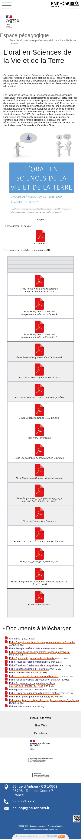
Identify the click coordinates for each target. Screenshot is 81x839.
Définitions (40, 733)
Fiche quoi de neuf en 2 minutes (25, 689)
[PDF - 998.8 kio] (39, 513)
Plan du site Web (40, 717)
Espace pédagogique (38, 38)
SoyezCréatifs (44, 829)
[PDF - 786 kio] (39, 597)
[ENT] (55, 5)
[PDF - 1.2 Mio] (39, 470)
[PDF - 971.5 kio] (39, 554)
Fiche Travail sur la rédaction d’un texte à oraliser (34, 693)
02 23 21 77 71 (24, 801)
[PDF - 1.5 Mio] (40, 236)
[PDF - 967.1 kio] (39, 533)
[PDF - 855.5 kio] (39, 450)
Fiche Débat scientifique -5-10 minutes (29, 669)
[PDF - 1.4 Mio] (39, 410)
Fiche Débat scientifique (21, 672)
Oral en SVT (15, 638)
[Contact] (72, 4)
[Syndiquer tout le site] (61, 836)
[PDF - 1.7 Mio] (39, 304)
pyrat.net (32, 829)
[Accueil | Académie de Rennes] (40, 745)
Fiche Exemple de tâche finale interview (29, 648)
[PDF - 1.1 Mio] (39, 281)
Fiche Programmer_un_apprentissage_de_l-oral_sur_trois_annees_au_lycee (32, 684)
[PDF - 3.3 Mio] (39, 350)
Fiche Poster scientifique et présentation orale (32, 679)
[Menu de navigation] (7, 5)
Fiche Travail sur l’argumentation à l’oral (29, 662)
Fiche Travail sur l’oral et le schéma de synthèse (33, 665)
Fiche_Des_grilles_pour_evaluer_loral (29, 696)
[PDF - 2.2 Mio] (39, 390)
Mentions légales (55, 826)
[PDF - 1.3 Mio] (39, 574)
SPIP (56, 829)
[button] (62, 4)
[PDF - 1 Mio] (39, 491)
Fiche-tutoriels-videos (20, 706)
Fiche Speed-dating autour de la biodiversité (32, 658)
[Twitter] (67, 4)
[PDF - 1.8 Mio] (39, 369)
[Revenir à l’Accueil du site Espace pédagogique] (12, 22)
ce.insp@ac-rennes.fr (30, 808)
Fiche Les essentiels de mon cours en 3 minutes (33, 676)
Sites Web (40, 725)
